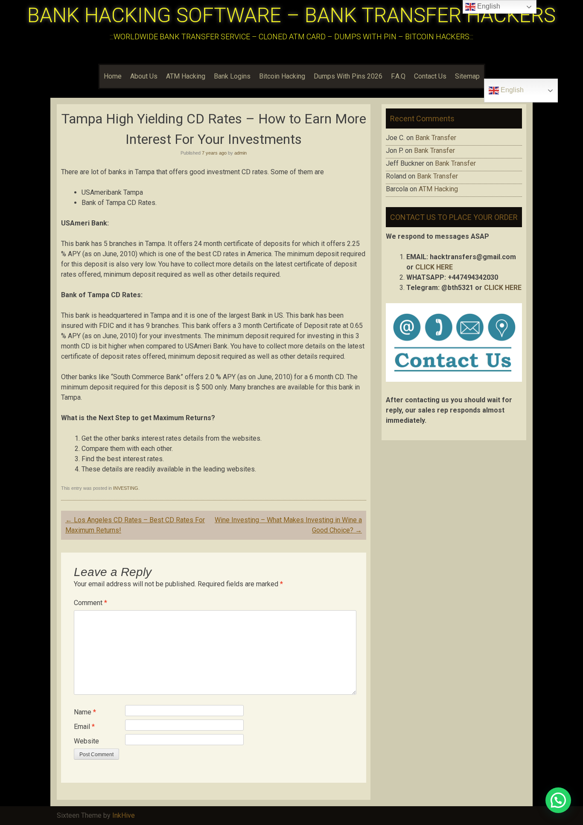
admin (240, 152)
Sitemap (467, 76)
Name (85, 712)
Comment (90, 603)
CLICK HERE (434, 267)
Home (113, 76)
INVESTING (125, 488)
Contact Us (430, 76)
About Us (143, 76)
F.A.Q (398, 76)
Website (86, 741)
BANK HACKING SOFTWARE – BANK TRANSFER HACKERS (291, 15)
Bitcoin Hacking (282, 76)
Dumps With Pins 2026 (348, 76)
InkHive (123, 815)
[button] (558, 800)
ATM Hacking (185, 76)
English (511, 90)
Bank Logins (232, 76)
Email (84, 727)
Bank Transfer (435, 138)
